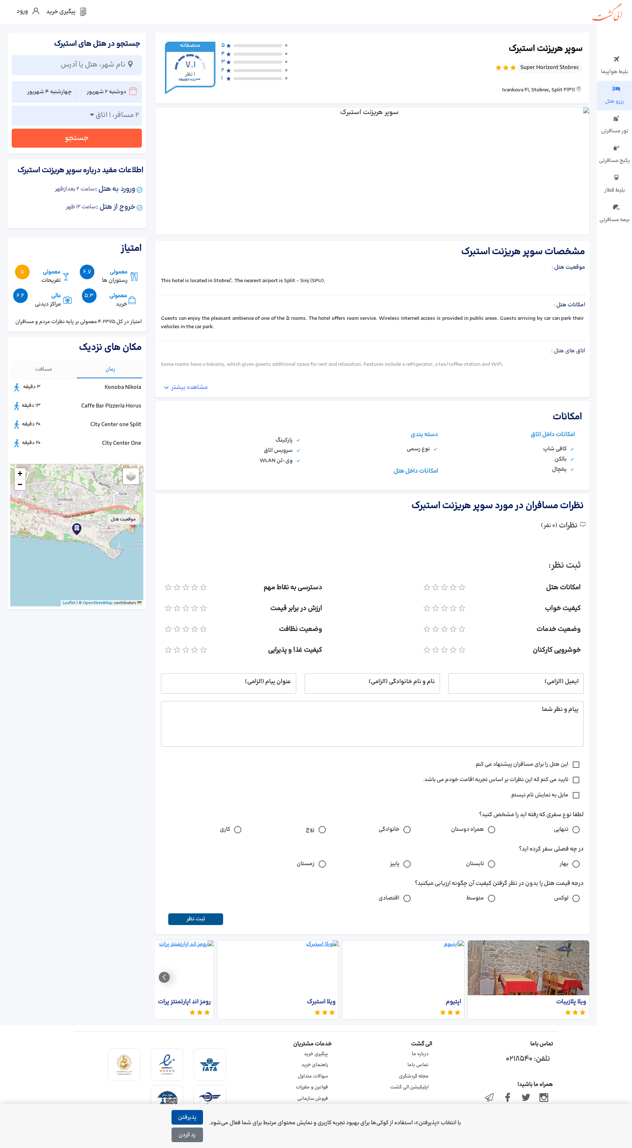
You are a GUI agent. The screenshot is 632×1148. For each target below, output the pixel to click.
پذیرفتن (187, 1117)
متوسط (475, 898)
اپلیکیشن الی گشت (409, 1087)
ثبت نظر (196, 919)
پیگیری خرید (316, 1054)
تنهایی (561, 829)
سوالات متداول (313, 1076)
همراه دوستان (467, 829)
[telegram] (490, 1098)
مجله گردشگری (414, 1076)
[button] (77, 529)
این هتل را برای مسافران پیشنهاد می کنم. (521, 764)
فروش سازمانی (312, 1098)
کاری (225, 829)
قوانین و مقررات (312, 1087)
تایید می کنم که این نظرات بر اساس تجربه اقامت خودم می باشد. (495, 780)
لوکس (561, 898)
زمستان (306, 864)
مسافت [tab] (43, 369)
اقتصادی (389, 898)
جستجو (77, 138)
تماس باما (418, 1065)
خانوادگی (389, 829)
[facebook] (507, 1098)
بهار (564, 864)
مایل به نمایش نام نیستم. (539, 795)
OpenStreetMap (98, 603)
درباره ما (420, 1054)
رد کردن (187, 1135)
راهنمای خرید (314, 1065)
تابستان (475, 864)
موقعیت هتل (123, 519)
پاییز (394, 864)
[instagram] (544, 1098)
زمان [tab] (110, 369)
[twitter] (526, 1098)
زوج (310, 829)
